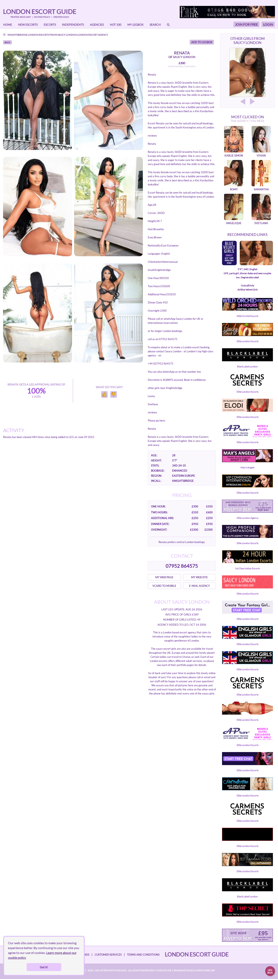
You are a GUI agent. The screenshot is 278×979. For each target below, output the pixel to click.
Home (7, 24)
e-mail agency (199, 585)
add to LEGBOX (201, 42)
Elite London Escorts (247, 341)
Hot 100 (115, 24)
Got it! (44, 967)
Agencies (97, 24)
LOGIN (268, 24)
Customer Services (108, 954)
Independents (73, 24)
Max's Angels (247, 467)
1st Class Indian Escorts (247, 568)
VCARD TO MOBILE (164, 585)
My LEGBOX (135, 24)
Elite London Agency (247, 517)
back (7, 42)
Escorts (50, 24)
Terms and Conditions (143, 954)
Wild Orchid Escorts (247, 316)
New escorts (28, 24)
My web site (199, 577)
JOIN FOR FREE (246, 24)
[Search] (168, 24)
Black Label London (247, 366)
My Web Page (164, 577)
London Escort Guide (39, 11)
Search (155, 24)
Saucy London (67, 34)
